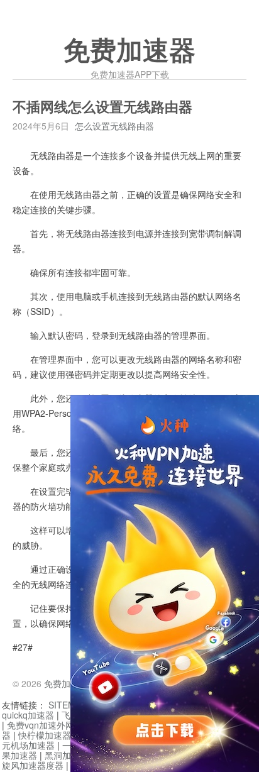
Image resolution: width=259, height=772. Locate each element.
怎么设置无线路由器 (114, 125)
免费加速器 (129, 50)
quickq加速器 (28, 715)
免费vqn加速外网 (40, 725)
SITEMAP (67, 704)
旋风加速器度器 (32, 765)
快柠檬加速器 (44, 735)
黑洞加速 (62, 755)
